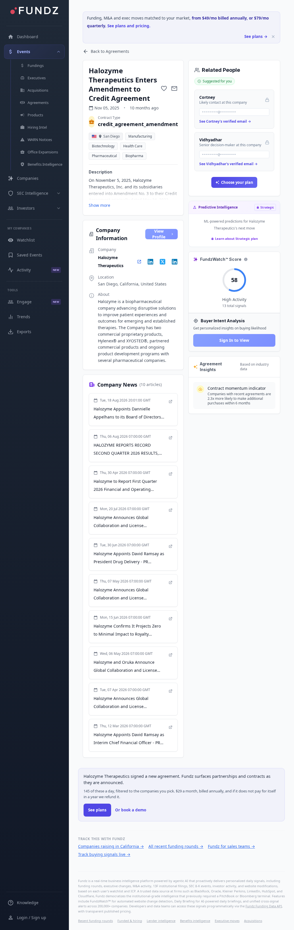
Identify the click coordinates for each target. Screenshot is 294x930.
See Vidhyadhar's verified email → (228, 163)
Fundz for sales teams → (231, 846)
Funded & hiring (129, 921)
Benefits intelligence (195, 921)
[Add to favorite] (163, 88)
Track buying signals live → (104, 854)
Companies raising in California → (111, 846)
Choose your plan (237, 182)
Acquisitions (253, 921)
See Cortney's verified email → (225, 121)
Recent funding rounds (95, 921)
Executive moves (227, 921)
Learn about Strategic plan (236, 238)
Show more (99, 205)
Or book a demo (130, 810)
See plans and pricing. (128, 25)
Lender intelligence (161, 921)
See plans (97, 810)
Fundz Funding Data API (263, 906)
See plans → (256, 36)
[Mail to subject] (174, 88)
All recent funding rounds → (175, 846)
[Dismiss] (273, 36)
